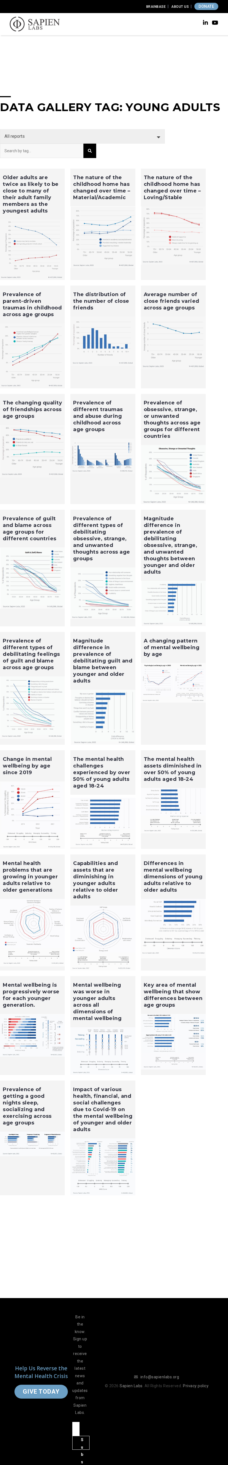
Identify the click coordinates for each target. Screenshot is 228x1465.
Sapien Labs (131, 1386)
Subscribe (82, 1444)
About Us (180, 7)
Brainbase (156, 7)
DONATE (206, 6)
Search (89, 151)
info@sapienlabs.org (159, 1377)
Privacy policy (196, 1386)
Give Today (41, 1391)
